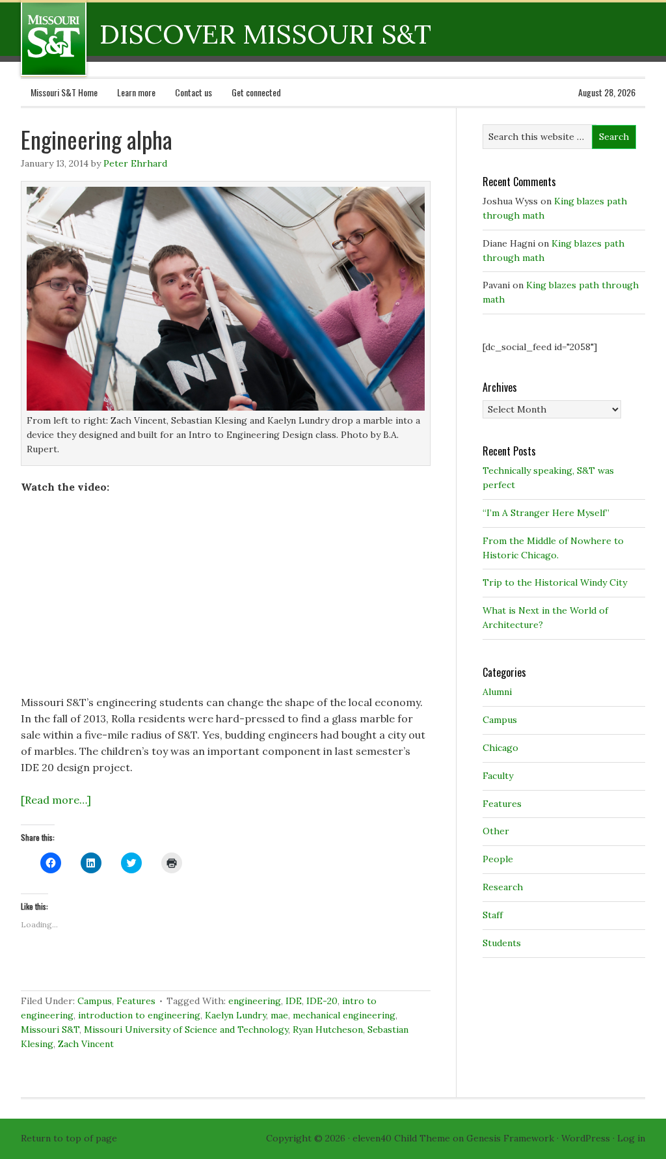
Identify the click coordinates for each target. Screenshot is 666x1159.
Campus (94, 1001)
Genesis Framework (510, 1138)
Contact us (193, 92)
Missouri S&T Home (64, 92)
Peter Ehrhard (135, 163)
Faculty (498, 776)
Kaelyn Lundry (235, 1015)
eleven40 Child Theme (401, 1138)
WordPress (585, 1138)
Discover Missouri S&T (107, 38)
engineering (254, 1001)
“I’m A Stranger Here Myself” (546, 513)
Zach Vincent (86, 1044)
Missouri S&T (50, 1029)
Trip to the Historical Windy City (555, 582)
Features (135, 1001)
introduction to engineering (139, 1015)
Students (502, 943)
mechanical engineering (344, 1015)
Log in (631, 1138)
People (498, 859)
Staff (493, 915)
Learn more (136, 92)
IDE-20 (322, 1001)
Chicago (500, 748)
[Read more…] (56, 799)
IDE (294, 1001)
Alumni (497, 692)
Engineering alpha (96, 139)
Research (503, 887)
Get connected (256, 92)
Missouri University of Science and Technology (186, 1029)
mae (279, 1015)
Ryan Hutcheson (328, 1029)
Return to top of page (69, 1138)
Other (496, 831)
